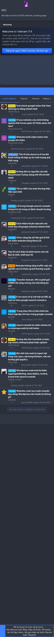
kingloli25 (12, 229)
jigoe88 (11, 317)
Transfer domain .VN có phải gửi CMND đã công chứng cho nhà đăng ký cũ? (29, 282)
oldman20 (25, 232)
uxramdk (12, 400)
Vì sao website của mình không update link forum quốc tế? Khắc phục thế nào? (29, 123)
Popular (24, 98)
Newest (35, 98)
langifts (11, 194)
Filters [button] (46, 98)
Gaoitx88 (25, 246)
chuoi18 (11, 331)
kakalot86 (12, 163)
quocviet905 (26, 402)
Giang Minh (13, 243)
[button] (2, 3)
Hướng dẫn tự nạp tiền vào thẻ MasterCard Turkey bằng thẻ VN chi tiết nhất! (29, 174)
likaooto (11, 289)
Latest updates (9, 98)
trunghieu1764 (14, 212)
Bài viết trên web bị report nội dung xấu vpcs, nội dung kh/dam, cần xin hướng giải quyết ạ (29, 356)
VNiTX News (13, 111)
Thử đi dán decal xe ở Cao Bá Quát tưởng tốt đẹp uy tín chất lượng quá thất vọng (29, 157)
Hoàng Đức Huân (15, 143)
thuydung (12, 303)
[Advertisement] (27, 71)
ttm (23, 320)
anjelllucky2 (26, 274)
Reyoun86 (12, 362)
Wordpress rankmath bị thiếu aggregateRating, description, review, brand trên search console (28, 373)
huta (24, 114)
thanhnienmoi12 (15, 129)
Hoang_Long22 (17, 200)
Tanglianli (12, 180)
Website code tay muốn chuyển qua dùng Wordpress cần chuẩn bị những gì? (29, 394)
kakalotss (25, 291)
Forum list (27, 91)
